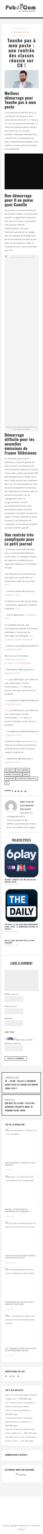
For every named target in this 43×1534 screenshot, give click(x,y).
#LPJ (7, 585)
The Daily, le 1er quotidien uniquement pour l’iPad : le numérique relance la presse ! (21, 926)
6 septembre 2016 (21, 29)
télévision (10, 778)
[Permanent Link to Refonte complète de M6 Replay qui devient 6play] (21, 876)
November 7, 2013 (12, 884)
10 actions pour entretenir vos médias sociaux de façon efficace (20, 1257)
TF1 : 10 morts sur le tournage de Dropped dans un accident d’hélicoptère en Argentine (20, 1407)
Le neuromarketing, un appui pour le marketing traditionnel (19, 1303)
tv (7, 783)
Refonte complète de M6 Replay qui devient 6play (20, 880)
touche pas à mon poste (27, 778)
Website (8, 1018)
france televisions (13, 774)
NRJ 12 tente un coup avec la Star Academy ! (20, 941)
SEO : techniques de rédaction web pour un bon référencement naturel (20, 1349)
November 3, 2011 (12, 945)
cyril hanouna (22, 770)
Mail (11, 1006)
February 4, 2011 (11, 931)
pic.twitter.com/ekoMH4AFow (19, 639)
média (26, 774)
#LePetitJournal (12, 659)
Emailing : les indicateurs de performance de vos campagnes (17, 1210)
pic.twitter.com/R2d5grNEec (18, 663)
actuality (10, 770)
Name (11, 994)
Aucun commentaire (21, 36)
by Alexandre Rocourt (20, 32)
